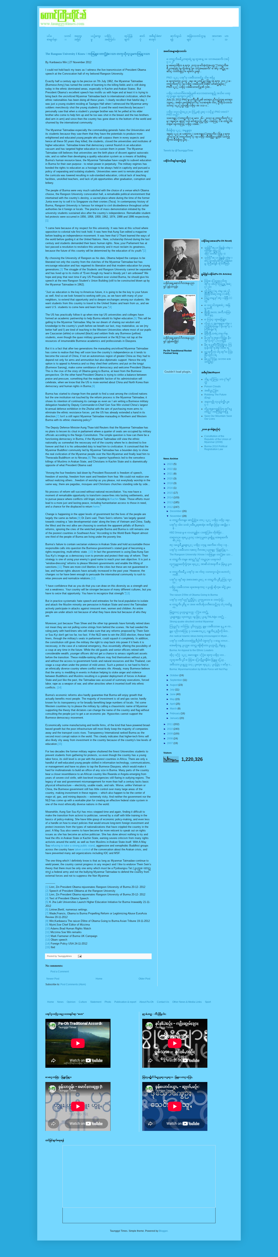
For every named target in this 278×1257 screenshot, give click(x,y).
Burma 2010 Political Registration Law (215, 448)
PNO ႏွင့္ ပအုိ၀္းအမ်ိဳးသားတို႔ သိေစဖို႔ (190, 77)
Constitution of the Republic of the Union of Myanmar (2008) (217, 439)
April (173, 703)
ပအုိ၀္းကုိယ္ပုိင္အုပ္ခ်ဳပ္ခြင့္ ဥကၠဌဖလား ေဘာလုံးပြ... (197, 599)
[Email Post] (79, 956)
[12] (93, 578)
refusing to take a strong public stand (73, 845)
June (173, 694)
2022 (170, 469)
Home (99, 978)
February (175, 713)
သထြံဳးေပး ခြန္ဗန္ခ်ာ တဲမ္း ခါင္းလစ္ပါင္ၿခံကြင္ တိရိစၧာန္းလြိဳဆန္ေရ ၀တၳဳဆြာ (218, 260)
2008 (170, 738)
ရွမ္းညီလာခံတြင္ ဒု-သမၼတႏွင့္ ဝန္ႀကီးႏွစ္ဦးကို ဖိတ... (199, 631)
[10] (91, 551)
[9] (79, 518)
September (176, 680)
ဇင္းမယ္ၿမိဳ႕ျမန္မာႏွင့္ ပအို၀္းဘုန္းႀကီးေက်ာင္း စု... (199, 545)
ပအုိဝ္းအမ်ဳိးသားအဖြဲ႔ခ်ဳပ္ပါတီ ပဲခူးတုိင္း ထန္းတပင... (200, 640)
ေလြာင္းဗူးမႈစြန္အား (215, 319)
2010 (170, 729)
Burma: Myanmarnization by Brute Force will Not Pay (199, 669)
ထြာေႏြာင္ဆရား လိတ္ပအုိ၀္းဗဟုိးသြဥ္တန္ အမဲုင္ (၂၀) (218, 284)
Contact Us (163, 1002)
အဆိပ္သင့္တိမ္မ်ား (211, 390)
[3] (61, 269)
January (174, 718)
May (172, 699)
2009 (170, 733)
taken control (82, 849)
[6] (93, 386)
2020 (170, 478)
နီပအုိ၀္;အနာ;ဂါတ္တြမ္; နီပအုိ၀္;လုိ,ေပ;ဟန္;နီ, (217, 339)
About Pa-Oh (146, 1002)
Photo (108, 1002)
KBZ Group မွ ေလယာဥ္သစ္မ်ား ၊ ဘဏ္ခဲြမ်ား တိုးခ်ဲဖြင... (197, 532)
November (176, 516)
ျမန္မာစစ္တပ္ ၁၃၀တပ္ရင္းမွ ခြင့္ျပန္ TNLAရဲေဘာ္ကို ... (198, 616)
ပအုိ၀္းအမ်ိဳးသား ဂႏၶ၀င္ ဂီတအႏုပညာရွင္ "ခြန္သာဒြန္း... (199, 549)
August (174, 685)
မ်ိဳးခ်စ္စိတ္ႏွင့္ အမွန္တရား (179, 130)
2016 (170, 488)
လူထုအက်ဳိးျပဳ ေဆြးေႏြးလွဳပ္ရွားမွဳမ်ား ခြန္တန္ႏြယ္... (198, 659)
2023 (170, 464)
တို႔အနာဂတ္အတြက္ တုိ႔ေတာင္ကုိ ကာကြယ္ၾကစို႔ (218, 410)
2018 (170, 483)
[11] (60, 566)
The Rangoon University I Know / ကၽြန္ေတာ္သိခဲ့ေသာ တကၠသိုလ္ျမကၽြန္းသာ (97, 53)
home (96, 506)
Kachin (114, 499)
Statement (95, 1002)
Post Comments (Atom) (73, 984)
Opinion (71, 1002)
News (60, 1002)
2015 (170, 492)
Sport (208, 1002)
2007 (170, 743)
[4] (110, 307)
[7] (57, 416)
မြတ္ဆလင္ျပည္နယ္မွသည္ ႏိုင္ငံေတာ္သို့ (189, 612)
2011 (170, 724)
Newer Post (52, 978)
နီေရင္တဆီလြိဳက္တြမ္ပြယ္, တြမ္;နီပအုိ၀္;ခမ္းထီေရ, (218, 346)
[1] (46, 220)
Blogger (163, 1230)
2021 (170, 473)
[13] (127, 593)
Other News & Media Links (187, 1002)
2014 (170, 497)
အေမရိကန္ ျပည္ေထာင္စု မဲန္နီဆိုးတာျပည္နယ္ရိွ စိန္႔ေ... (198, 645)
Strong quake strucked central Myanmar (191, 621)
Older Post (144, 978)
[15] (60, 743)
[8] (89, 457)
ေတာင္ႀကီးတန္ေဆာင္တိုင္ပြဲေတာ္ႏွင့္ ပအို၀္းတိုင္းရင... (201, 520)
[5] (135, 318)
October (174, 675)
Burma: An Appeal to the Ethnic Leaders (191, 650)
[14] (59, 687)
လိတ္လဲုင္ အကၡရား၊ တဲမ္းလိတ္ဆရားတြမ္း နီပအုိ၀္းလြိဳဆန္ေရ (218, 326)
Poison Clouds (212, 386)
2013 (170, 502)
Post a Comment (59, 971)
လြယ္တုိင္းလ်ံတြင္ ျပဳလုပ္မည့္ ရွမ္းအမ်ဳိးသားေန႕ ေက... (201, 626)
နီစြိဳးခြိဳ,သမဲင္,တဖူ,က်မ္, (216, 333)
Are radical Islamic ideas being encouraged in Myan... (199, 636)
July (172, 689)
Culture (83, 1002)
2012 (170, 507)
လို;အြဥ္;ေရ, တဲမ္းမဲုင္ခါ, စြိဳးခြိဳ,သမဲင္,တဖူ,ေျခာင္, (217, 292)
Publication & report (125, 1002)
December (176, 511)
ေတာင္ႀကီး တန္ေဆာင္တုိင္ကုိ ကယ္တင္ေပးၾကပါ (195, 559)
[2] (144, 250)
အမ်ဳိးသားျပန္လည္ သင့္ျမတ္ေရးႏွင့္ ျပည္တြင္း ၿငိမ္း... (201, 664)
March (173, 708)
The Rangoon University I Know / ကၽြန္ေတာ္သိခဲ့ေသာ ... (201, 554)
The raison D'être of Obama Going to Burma (194, 594)
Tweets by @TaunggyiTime (178, 150)
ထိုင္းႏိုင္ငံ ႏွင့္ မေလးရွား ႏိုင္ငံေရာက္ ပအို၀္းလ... (198, 655)
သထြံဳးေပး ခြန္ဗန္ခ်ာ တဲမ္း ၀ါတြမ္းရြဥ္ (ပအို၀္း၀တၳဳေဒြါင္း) (218, 250)
